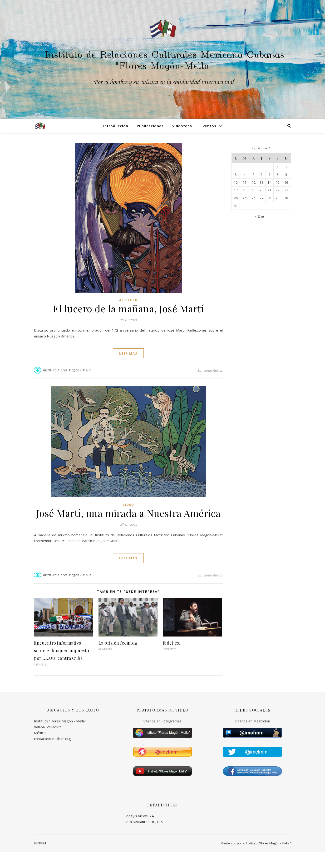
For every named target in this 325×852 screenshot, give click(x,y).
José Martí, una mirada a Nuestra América (128, 513)
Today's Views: (136, 816)
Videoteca (182, 125)
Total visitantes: (137, 821)
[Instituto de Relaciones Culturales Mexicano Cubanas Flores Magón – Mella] (40, 126)
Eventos (208, 125)
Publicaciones (150, 125)
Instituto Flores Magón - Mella (67, 370)
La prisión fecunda (117, 643)
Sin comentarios (210, 370)
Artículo (128, 300)
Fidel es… (173, 643)
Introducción (115, 125)
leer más (128, 353)
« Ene (259, 216)
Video (128, 505)
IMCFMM (40, 843)
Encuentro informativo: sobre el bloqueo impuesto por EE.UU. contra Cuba (61, 650)
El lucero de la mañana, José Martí (128, 308)
